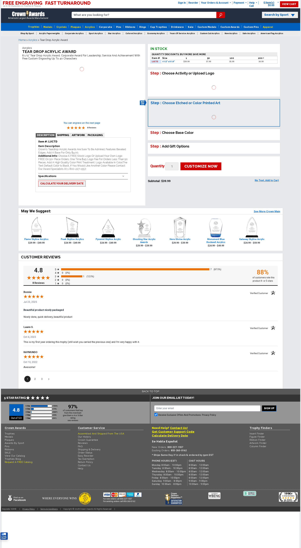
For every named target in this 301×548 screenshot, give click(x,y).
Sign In (182, 2)
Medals (47, 27)
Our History (84, 436)
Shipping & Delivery (89, 449)
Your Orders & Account (215, 2)
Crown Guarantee (88, 440)
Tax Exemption (86, 459)
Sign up (269, 408)
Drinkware (177, 27)
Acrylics (90, 27)
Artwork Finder (258, 443)
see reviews (73, 420)
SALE (8, 452)
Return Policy (85, 462)
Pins (118, 27)
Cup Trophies (158, 27)
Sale (190, 27)
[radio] (150, 269)
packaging (95, 135)
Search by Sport (276, 14)
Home (22, 39)
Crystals (61, 27)
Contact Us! (179, 428)
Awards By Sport (14, 443)
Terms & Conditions (49, 509)
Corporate (105, 27)
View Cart (289, 4)
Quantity (157, 166)
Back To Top (150, 391)
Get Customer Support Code (173, 431)
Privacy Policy (209, 415)
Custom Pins (251, 27)
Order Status (85, 452)
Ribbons (130, 27)
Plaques (76, 27)
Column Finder (258, 446)
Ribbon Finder (258, 440)
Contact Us (84, 465)
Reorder (193, 2)
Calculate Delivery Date (170, 435)
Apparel (268, 27)
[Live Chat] (4, 536)
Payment (239, 2)
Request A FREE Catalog (19, 462)
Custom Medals (207, 27)
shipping (63, 135)
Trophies (34, 26)
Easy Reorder (85, 455)
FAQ (80, 446)
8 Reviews (42, 282)
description (45, 135)
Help (252, 2)
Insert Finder (257, 433)
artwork (78, 135)
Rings (142, 27)
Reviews (83, 443)
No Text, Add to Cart (267, 180)
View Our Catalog (15, 455)
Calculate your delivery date (62, 183)
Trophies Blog (13, 459)
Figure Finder (257, 436)
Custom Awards (230, 27)
